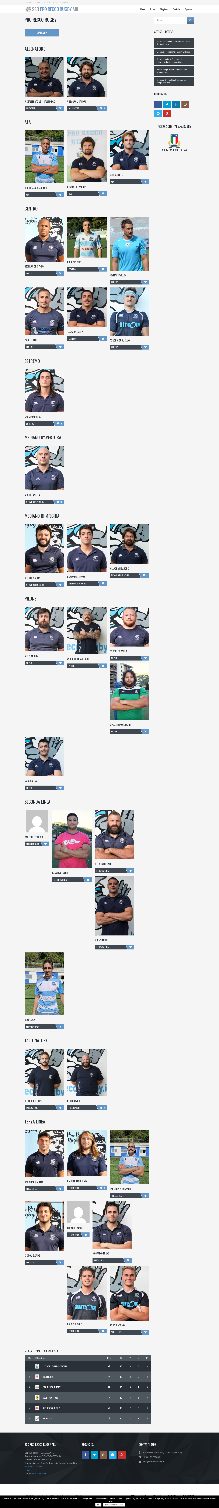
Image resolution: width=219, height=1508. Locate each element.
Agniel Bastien (32, 495)
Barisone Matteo (34, 1182)
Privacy (47, 2)
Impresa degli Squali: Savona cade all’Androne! (172, 71)
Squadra (40, 1358)
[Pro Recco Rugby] (53, 9)
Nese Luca (30, 1020)
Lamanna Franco (60, 873)
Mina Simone (101, 940)
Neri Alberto (116, 175)
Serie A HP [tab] (41, 32)
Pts (109, 1358)
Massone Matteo (33, 781)
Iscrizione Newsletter (61, 2)
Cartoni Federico (34, 837)
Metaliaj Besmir (103, 864)
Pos (29, 1358)
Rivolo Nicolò (74, 1324)
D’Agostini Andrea (76, 186)
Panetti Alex (31, 340)
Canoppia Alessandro (121, 1189)
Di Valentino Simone (120, 724)
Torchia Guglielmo (120, 340)
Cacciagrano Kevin (77, 1181)
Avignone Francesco (78, 659)
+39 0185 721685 (151, 1457)
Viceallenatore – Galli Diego (40, 101)
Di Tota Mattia (32, 578)
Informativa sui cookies (114, 1505)
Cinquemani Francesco (36, 188)
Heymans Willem (118, 275)
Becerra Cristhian (34, 266)
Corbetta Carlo (118, 651)
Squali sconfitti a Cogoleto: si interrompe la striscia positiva (169, 60)
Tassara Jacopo (75, 332)
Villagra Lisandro (77, 101)
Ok (98, 1505)
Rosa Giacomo (117, 1325)
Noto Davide (73, 1101)
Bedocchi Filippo (33, 1101)
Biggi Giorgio (74, 262)
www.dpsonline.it (40, 1473)
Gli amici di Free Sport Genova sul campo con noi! (171, 81)
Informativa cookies (32, 2)
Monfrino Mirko (101, 1253)
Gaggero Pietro (33, 416)
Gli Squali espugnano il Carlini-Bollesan (173, 52)
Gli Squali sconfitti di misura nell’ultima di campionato (173, 43)
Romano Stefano (76, 576)
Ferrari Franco (75, 1228)
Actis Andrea (31, 656)
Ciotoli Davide (32, 1255)
